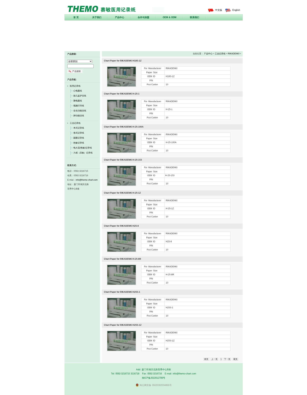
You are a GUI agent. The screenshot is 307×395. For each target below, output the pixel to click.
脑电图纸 (77, 100)
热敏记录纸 (78, 143)
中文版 (218, 10)
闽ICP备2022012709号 (153, 378)
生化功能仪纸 (79, 110)
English (236, 10)
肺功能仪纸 (78, 115)
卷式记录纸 (78, 133)
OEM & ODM (169, 17)
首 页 (76, 17)
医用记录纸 (75, 86)
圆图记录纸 (78, 138)
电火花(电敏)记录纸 (82, 148)
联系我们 (194, 17)
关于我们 (96, 17)
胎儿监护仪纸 (79, 95)
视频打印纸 (78, 105)
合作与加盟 (143, 17)
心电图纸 (77, 91)
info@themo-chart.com (87, 180)
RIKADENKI (233, 53)
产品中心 (119, 17)
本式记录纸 (78, 128)
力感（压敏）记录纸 (83, 152)
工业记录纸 (75, 123)
